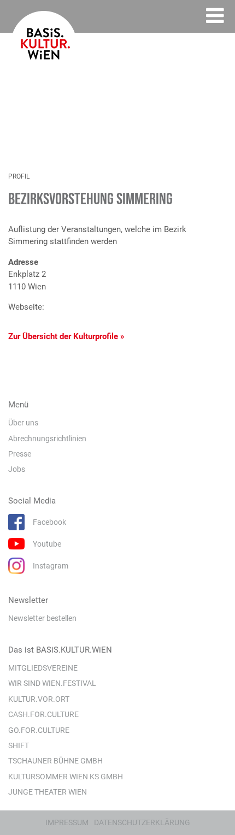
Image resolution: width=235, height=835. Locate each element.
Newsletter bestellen (42, 618)
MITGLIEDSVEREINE (43, 668)
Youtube (47, 544)
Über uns (23, 422)
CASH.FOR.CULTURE (43, 714)
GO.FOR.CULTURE (38, 730)
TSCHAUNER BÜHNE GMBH (55, 760)
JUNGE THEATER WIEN (47, 791)
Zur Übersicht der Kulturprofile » (66, 336)
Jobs (16, 469)
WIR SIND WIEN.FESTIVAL (52, 683)
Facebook (49, 522)
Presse (19, 453)
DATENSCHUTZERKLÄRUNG (142, 822)
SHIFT (18, 745)
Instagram (50, 565)
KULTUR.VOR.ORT (38, 699)
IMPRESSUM (67, 822)
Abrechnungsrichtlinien (47, 438)
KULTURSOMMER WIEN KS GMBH (65, 776)
